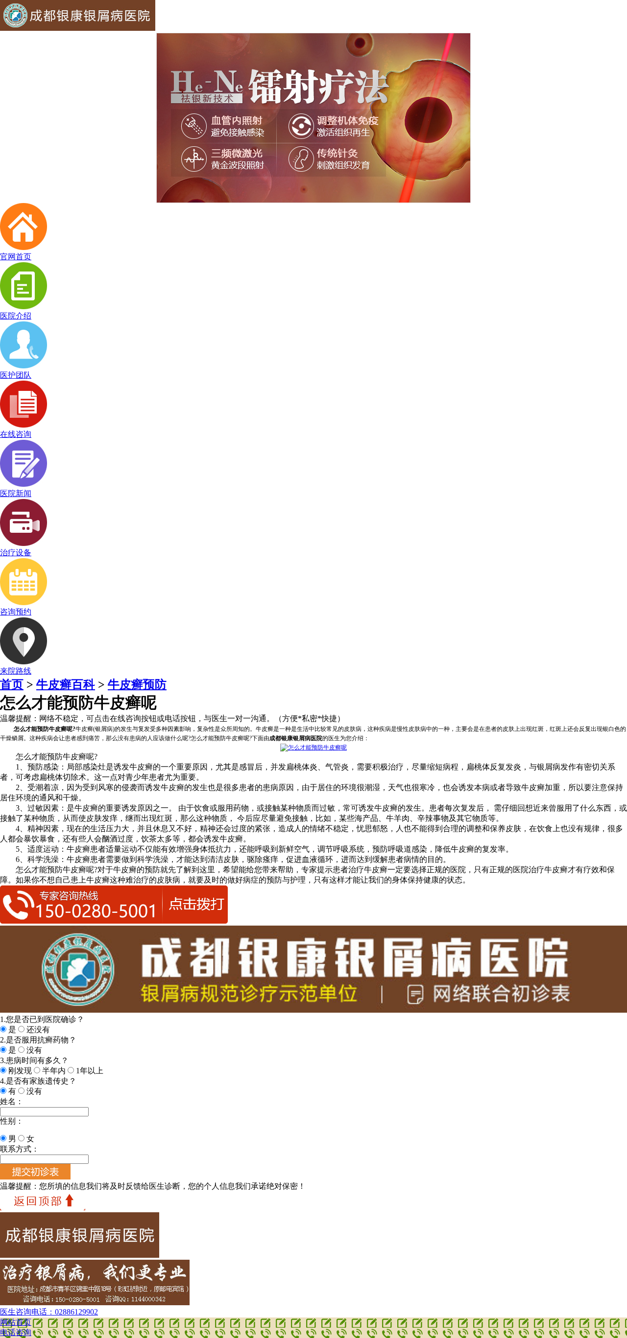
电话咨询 (15, 1332)
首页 (12, 684)
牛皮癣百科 (65, 684)
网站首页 (15, 1322)
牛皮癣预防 (137, 684)
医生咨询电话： (49, 1312)
